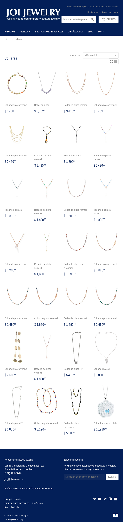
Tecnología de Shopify (13, 519)
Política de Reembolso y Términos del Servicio (28, 488)
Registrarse (93, 12)
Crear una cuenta (110, 12)
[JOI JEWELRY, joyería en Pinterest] (105, 499)
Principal (9, 31)
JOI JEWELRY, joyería (20, 515)
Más (100, 32)
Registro (112, 477)
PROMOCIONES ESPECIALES (49, 31)
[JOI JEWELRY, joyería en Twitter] (94, 499)
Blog (90, 31)
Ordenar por (74, 55)
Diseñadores (75, 31)
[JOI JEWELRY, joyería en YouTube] (115, 499)
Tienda (24, 31)
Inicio (6, 39)
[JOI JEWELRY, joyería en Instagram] (110, 499)
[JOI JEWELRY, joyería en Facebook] (99, 499)
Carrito (111, 19)
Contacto (15, 507)
